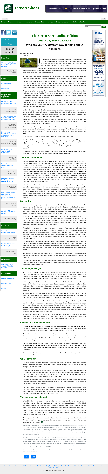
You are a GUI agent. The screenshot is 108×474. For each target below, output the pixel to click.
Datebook (18, 22)
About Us (82, 22)
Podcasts (63, 466)
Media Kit (73, 22)
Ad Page (50, 22)
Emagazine (18, 466)
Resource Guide (40, 22)
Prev (26, 456)
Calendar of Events (73, 466)
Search (103, 26)
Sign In (103, 19)
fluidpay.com (73, 445)
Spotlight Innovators (62, 22)
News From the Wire (36, 466)
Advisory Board (53, 467)
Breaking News (48, 466)
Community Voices (86, 466)
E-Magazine (28, 22)
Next (33, 456)
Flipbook (25, 466)
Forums (10, 22)
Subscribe (5, 19)
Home (3, 22)
